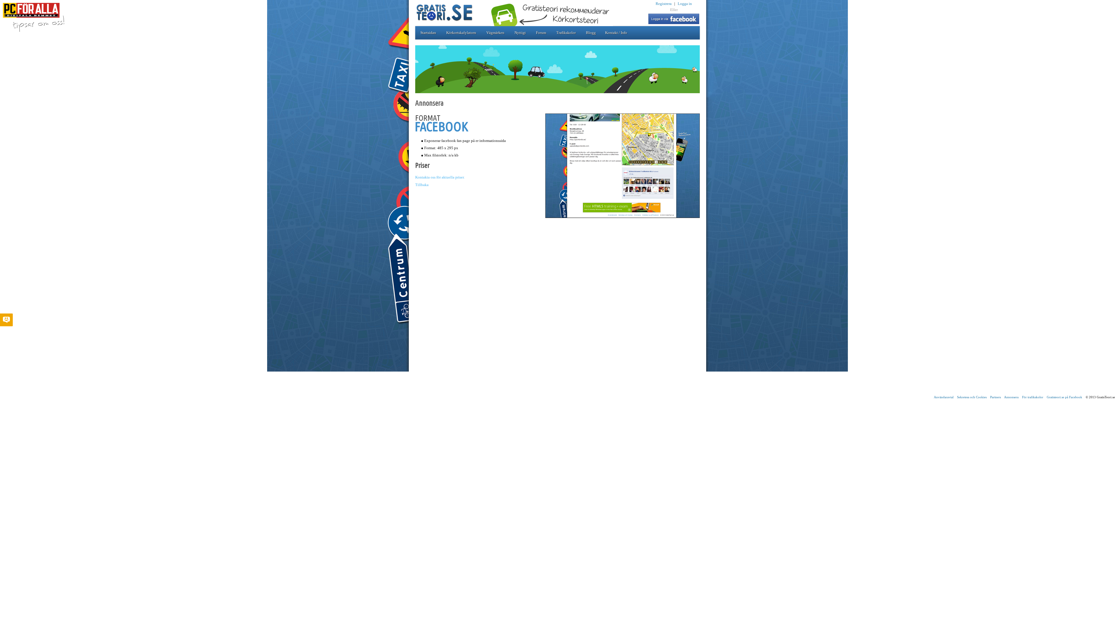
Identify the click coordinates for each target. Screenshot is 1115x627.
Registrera (664, 3)
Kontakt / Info (616, 32)
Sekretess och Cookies (972, 397)
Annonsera (1011, 397)
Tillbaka (422, 185)
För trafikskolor (1032, 397)
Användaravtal (944, 397)
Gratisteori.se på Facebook (1064, 397)
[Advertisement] (557, 350)
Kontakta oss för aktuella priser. (440, 177)
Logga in (685, 3)
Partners (995, 397)
